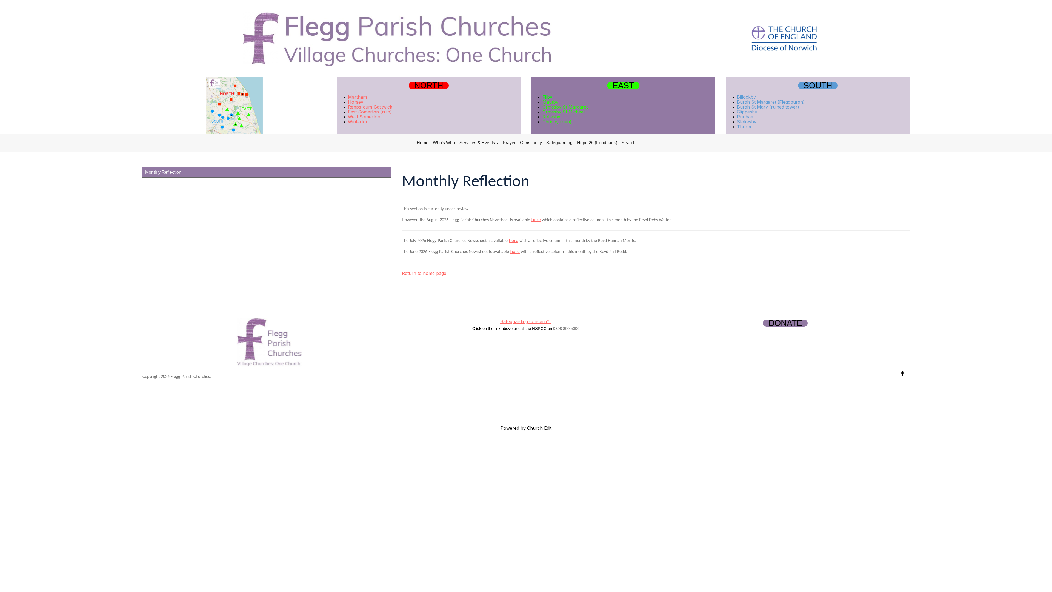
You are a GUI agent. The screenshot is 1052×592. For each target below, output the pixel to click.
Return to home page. (424, 273)
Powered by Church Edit (526, 428)
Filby (547, 97)
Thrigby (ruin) (556, 121)
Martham (357, 97)
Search (629, 142)
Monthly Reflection (163, 172)
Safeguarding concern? (525, 321)
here (536, 219)
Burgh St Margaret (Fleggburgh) (771, 102)
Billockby (746, 97)
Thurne (745, 126)
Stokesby (746, 121)
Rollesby (551, 116)
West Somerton (364, 116)
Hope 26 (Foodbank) (597, 142)
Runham (745, 116)
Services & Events (477, 142)
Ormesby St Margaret (565, 107)
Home (422, 142)
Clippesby (747, 112)
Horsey (355, 102)
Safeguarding (559, 142)
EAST (623, 85)
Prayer (509, 142)
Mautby (550, 102)
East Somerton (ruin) (370, 112)
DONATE (785, 323)
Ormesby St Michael (563, 112)
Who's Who (444, 142)
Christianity (531, 142)
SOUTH (818, 85)
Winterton (358, 121)
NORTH (428, 85)
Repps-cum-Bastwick (370, 107)
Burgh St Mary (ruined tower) (768, 107)
